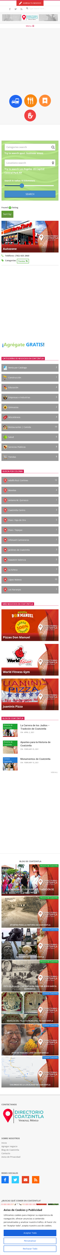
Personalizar (30, 1240)
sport (22, 153)
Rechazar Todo (30, 1248)
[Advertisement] (30, 60)
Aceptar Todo (30, 1233)
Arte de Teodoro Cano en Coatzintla (30, 1053)
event (40, 153)
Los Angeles (26, 168)
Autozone (10, 249)
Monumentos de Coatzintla (35, 758)
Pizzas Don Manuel (16, 637)
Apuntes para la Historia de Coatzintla (30, 925)
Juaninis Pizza (13, 706)
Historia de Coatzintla (8, 726)
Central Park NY (13, 172)
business (31, 153)
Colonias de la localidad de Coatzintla (30, 1085)
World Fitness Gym (16, 672)
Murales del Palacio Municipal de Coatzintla (30, 1021)
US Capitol (38, 168)
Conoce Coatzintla (8, 760)
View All (54, 772)
